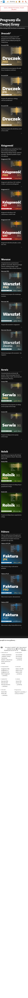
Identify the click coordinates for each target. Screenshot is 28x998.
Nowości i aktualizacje (6, 659)
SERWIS (18, 679)
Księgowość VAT (5, 220)
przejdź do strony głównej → (8, 640)
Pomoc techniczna (5, 661)
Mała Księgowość (5, 674)
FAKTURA (18, 666)
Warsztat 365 (5, 301)
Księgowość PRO (6, 159)
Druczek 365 (4, 106)
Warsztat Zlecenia (6, 330)
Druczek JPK (4, 75)
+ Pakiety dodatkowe (6, 654)
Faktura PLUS (5, 574)
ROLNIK (4, 689)
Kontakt (3, 663)
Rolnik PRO (4, 461)
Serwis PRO (4, 381)
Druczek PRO (5, 45)
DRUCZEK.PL (5, 652)
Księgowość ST (5, 189)
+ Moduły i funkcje (5, 656)
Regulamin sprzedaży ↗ (21, 692)
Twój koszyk (4, 658)
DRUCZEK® (19, 652)
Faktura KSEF (5, 602)
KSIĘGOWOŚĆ (5, 666)
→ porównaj (19, 659)
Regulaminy (18, 689)
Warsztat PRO (5, 271)
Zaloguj (12, 1)
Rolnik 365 (4, 492)
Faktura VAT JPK (5, 543)
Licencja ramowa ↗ (19, 693)
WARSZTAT (4, 679)
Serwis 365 (4, 412)
